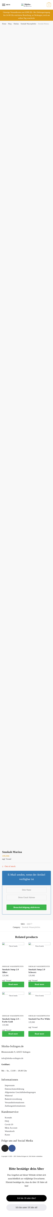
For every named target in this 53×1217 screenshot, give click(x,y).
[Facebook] (12, 1148)
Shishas (16, 24)
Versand (8, 859)
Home (4, 24)
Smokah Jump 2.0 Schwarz (36, 970)
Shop (10, 24)
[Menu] (4, 5)
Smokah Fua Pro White (39, 1019)
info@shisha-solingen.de (12, 1058)
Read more (13, 984)
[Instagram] (4, 1148)
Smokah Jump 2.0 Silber (10, 970)
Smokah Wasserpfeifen (28, 24)
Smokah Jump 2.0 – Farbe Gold (11, 1020)
